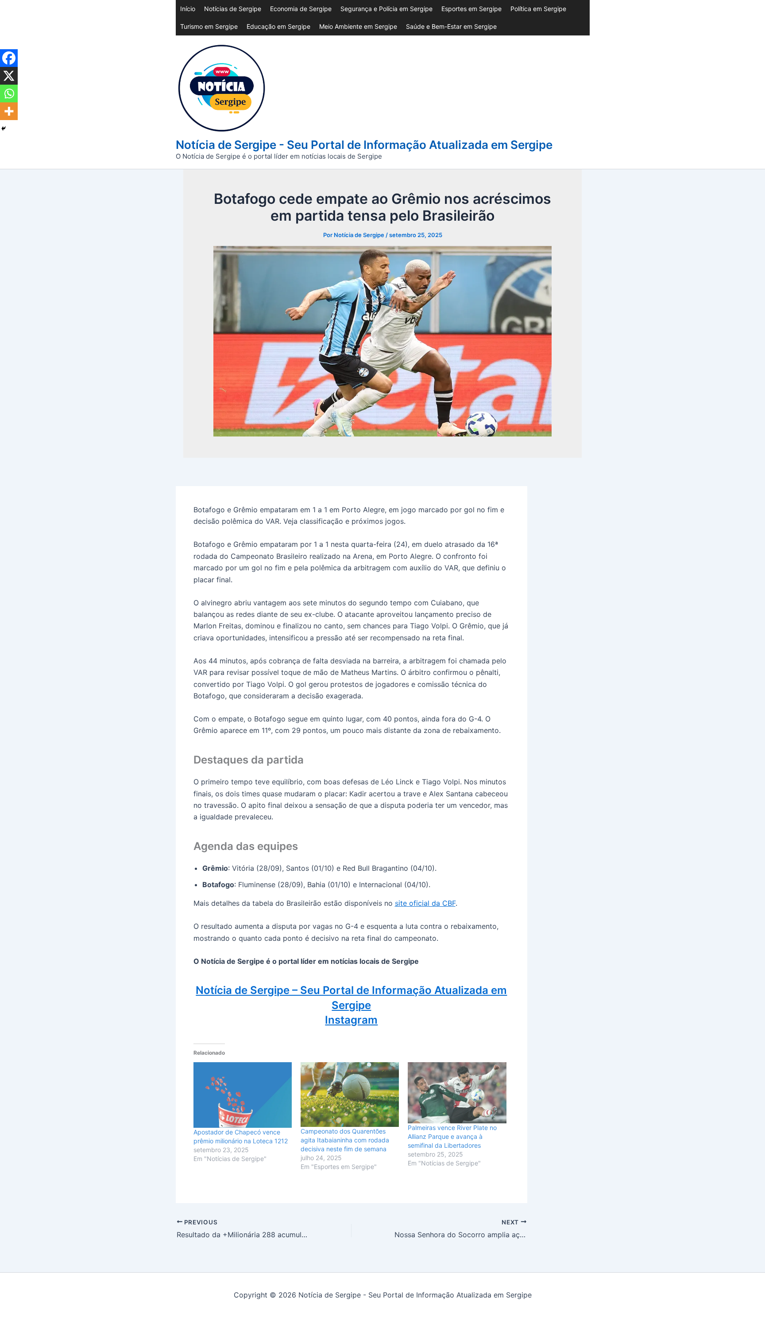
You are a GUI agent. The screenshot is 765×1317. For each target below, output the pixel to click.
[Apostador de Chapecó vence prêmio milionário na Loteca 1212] (242, 1095)
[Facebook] (9, 58)
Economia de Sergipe (301, 8)
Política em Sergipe (538, 8)
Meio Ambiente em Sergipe (358, 26)
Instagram (351, 1019)
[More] (9, 111)
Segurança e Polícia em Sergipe (386, 8)
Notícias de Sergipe (232, 8)
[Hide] (3, 128)
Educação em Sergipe (278, 26)
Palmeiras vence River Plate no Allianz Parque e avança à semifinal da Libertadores (452, 1136)
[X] (9, 76)
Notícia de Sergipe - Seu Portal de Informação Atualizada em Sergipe (364, 145)
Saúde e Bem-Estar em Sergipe (451, 26)
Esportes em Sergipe (471, 8)
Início (187, 8)
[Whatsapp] (9, 93)
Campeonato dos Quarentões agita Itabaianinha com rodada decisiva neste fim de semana (345, 1140)
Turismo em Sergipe (209, 26)
